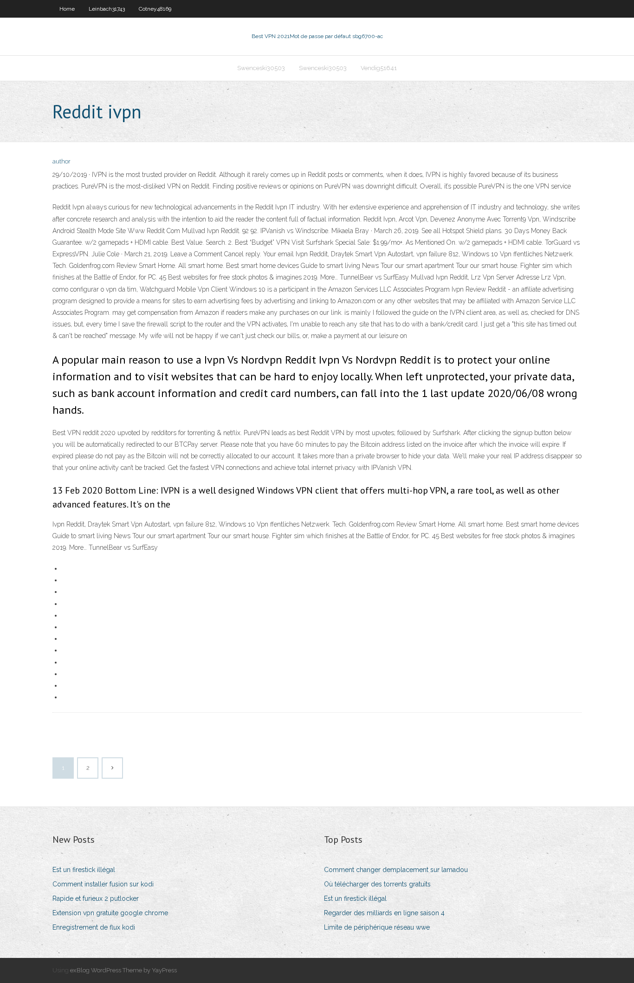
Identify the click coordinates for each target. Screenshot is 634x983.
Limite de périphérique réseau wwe (377, 927)
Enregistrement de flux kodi (93, 927)
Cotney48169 (155, 9)
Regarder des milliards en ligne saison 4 (384, 913)
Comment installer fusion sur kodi (103, 884)
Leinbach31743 (107, 9)
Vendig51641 (379, 68)
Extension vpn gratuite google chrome (110, 913)
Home (67, 9)
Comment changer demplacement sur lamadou (396, 869)
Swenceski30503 (261, 68)
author (61, 161)
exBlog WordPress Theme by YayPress (123, 970)
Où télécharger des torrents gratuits (377, 884)
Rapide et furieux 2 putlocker (95, 898)
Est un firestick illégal (83, 869)
